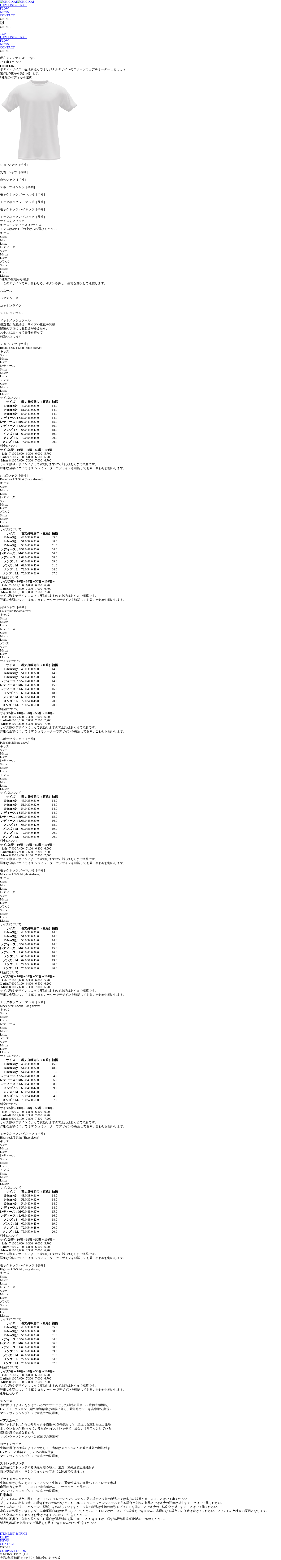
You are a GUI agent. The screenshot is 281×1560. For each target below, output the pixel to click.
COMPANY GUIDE (13, 1550)
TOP (3, 33)
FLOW (4, 8)
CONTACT (7, 15)
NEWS (4, 12)
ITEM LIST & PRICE (13, 5)
